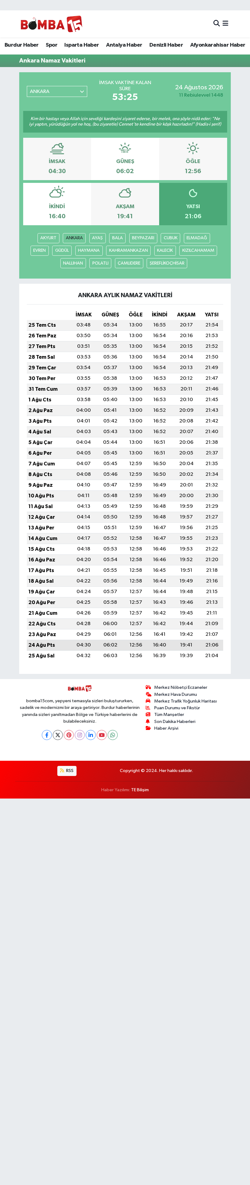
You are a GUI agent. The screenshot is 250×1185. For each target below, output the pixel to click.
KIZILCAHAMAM (198, 250)
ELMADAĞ (197, 238)
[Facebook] (47, 735)
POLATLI (100, 263)
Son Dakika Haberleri (174, 721)
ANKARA (74, 238)
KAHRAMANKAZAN (128, 250)
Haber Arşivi (166, 728)
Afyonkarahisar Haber (217, 45)
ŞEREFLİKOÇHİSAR (167, 263)
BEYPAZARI (143, 238)
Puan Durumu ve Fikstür (177, 708)
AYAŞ (97, 238)
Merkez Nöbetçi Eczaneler (180, 687)
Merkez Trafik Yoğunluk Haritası (185, 701)
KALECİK (165, 250)
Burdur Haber (22, 45)
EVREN (39, 250)
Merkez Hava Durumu (175, 694)
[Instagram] (80, 735)
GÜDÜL (62, 250)
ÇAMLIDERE (129, 263)
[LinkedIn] (91, 735)
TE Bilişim (140, 790)
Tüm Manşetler (169, 714)
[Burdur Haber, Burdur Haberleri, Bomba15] (51, 24)
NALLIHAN (73, 263)
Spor (51, 45)
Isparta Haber (81, 45)
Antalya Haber (124, 45)
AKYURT (48, 238)
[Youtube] (102, 735)
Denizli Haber (166, 45)
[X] (58, 735)
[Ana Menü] (225, 24)
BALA (117, 238)
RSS (69, 770)
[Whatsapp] (113, 735)
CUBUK (170, 238)
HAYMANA (89, 250)
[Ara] (216, 24)
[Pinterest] (69, 735)
